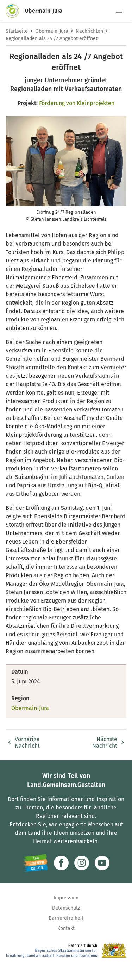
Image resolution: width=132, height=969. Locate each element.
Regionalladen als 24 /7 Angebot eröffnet (52, 38)
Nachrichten (89, 31)
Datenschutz (66, 908)
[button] (119, 11)
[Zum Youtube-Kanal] (102, 863)
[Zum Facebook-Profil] (61, 863)
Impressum (66, 898)
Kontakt (66, 928)
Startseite (17, 31)
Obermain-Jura (51, 31)
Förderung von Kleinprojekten (76, 103)
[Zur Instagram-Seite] (81, 863)
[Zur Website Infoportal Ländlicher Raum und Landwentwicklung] (35, 863)
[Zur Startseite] (15, 11)
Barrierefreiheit (66, 918)
